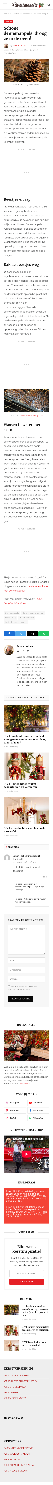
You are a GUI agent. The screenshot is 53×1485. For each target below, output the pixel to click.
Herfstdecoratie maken (15, 622)
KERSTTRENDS (11, 1392)
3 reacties (36, 50)
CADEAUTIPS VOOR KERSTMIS (18, 1448)
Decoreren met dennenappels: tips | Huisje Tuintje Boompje (29, 887)
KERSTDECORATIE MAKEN (16, 1375)
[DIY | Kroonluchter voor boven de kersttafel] (26, 810)
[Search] (48, 4)
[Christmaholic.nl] (28, 5)
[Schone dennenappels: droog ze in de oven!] (26, 70)
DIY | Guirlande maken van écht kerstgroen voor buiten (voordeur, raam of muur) (25, 739)
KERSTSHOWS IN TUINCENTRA (19, 1465)
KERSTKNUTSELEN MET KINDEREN (20, 1381)
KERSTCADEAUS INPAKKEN (17, 1454)
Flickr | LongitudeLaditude (29, 84)
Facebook (27, 682)
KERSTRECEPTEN (12, 1459)
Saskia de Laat (20, 46)
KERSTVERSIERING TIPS (15, 1398)
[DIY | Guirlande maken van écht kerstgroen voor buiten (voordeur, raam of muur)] (26, 718)
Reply (45, 877)
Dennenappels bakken (33, 613)
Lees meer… (25, 1083)
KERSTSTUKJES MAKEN (15, 1387)
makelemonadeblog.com (31, 415)
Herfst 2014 (10, 617)
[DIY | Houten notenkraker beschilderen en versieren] (26, 766)
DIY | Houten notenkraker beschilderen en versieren (20, 785)
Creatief (8, 21)
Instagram (42, 678)
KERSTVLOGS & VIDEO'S (16, 1471)
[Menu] (5, 4)
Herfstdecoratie (26, 617)
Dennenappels (12, 613)
